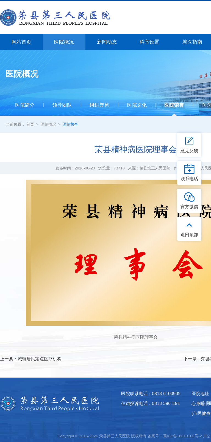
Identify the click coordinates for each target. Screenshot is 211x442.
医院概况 (48, 124)
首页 (30, 124)
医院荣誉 (70, 124)
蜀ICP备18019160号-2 (182, 436)
